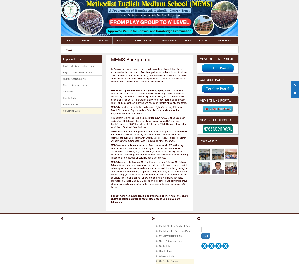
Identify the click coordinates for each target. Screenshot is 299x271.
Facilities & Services (144, 40)
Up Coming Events (72, 110)
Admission (121, 40)
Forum (188, 40)
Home (70, 40)
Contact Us (204, 40)
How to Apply (69, 97)
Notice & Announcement (75, 85)
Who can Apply (70, 104)
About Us (85, 40)
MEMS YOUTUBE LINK (74, 78)
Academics (103, 40)
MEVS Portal (224, 40)
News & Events (169, 40)
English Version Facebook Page (78, 72)
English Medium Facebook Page (79, 66)
